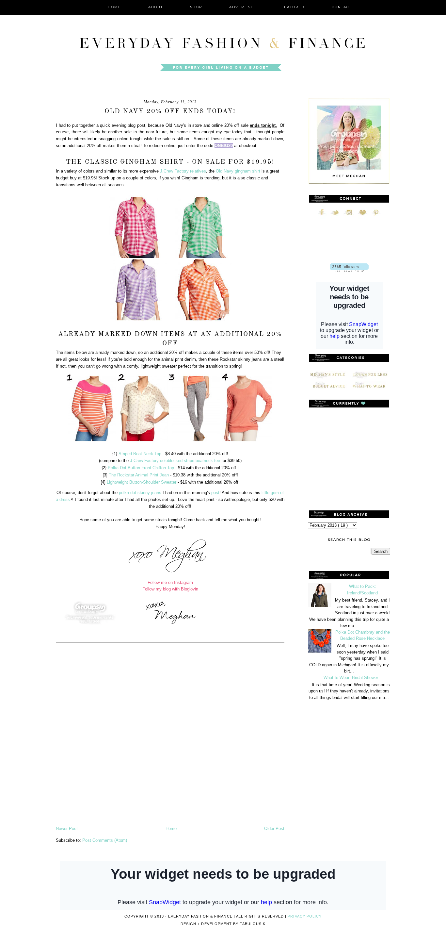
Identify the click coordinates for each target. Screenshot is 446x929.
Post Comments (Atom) (104, 840)
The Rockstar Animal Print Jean (139, 475)
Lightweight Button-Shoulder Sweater (141, 482)
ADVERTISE (242, 7)
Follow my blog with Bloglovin (170, 589)
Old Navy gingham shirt (238, 171)
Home (171, 828)
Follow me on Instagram (170, 582)
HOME (114, 7)
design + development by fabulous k (223, 924)
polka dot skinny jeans (140, 492)
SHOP (196, 7)
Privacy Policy (305, 916)
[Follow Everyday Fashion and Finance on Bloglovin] (349, 270)
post (215, 492)
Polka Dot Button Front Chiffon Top (141, 467)
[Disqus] (170, 739)
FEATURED (293, 7)
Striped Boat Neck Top (140, 453)
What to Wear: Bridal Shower (351, 677)
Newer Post (67, 828)
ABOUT (155, 7)
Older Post (274, 828)
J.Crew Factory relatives (183, 171)
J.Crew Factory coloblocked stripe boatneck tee (174, 460)
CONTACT (342, 7)
